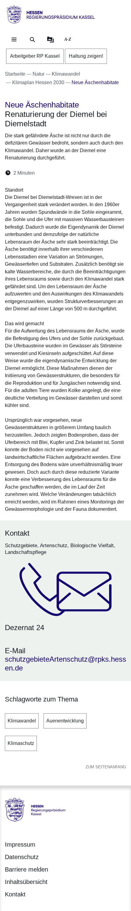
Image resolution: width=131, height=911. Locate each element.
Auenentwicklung (65, 720)
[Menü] (14, 39)
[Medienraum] (50, 39)
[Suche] (32, 39)
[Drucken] (92, 173)
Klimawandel (22, 720)
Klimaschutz (21, 743)
